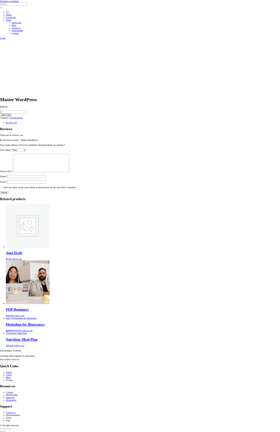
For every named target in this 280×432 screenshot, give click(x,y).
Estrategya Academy (9, 1)
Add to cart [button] (17, 259)
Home (9, 15)
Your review (6, 171)
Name (3, 176)
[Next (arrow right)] (4, 431)
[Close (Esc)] (10, 428)
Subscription (17, 30)
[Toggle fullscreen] (4, 428)
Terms (9, 418)
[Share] (7, 428)
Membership (11, 395)
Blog (14, 25)
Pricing (9, 380)
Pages (8, 20)
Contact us (11, 412)
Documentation (13, 415)
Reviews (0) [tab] (11, 123)
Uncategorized (16, 118)
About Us (16, 28)
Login (3, 38)
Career (9, 375)
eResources (11, 400)
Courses (9, 392)
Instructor (10, 397)
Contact (15, 33)
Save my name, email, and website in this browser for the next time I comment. (40, 187)
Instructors (16, 23)
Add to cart (5, 115)
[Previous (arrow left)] (1, 431)
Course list (11, 17)
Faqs (8, 420)
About (9, 372)
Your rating (6, 150)
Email (3, 182)
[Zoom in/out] (1, 428)
